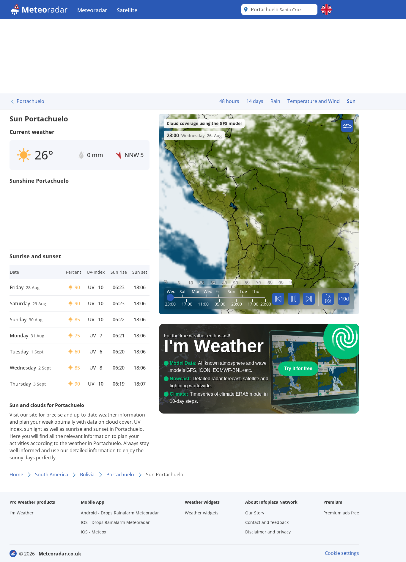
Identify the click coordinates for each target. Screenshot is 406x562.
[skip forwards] (309, 299)
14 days (254, 101)
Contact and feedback (267, 522)
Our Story (254, 513)
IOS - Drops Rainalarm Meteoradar (115, 522)
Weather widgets (201, 513)
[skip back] (278, 299)
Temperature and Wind (313, 101)
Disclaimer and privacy (268, 532)
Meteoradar (92, 10)
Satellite (127, 10)
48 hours (229, 101)
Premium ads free (341, 513)
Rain (275, 101)
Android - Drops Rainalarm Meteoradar (120, 513)
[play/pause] (294, 299)
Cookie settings (342, 553)
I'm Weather (22, 513)
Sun (351, 101)
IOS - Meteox (93, 532)
